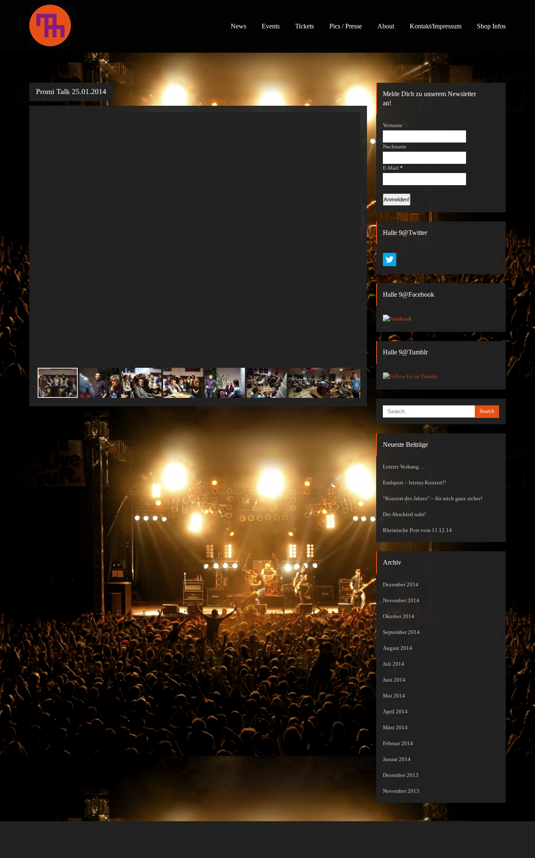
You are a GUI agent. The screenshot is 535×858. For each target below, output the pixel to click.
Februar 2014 (398, 743)
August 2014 (397, 648)
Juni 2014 (394, 680)
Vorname (393, 125)
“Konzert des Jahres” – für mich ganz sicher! (432, 499)
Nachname (395, 147)
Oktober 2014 (398, 616)
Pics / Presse (345, 26)
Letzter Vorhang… (403, 467)
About (385, 26)
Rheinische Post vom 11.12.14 (417, 530)
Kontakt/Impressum (435, 26)
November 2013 (401, 791)
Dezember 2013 (400, 775)
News (238, 26)
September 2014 (401, 632)
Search (486, 411)
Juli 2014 (393, 664)
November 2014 (401, 600)
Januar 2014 (396, 759)
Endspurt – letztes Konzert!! (414, 483)
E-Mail (393, 168)
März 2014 (395, 728)
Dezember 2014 (400, 585)
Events (271, 26)
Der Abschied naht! (404, 514)
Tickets (304, 26)
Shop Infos (491, 26)
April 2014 (395, 712)
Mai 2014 (394, 696)
